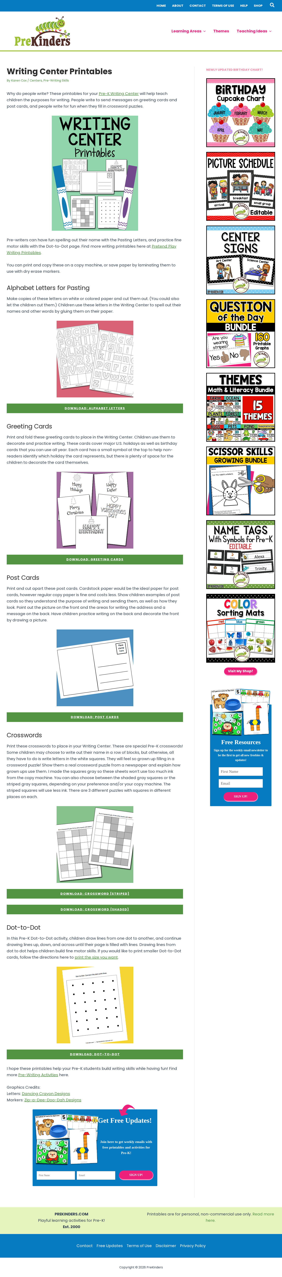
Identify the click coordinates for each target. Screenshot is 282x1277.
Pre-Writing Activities (38, 1075)
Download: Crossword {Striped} (94, 893)
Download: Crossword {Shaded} (95, 909)
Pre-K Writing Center (119, 93)
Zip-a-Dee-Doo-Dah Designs (52, 1100)
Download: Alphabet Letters (95, 408)
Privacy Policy (193, 1245)
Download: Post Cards (95, 717)
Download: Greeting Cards (95, 559)
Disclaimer (166, 1245)
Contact (85, 1245)
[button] (272, 6)
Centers (36, 80)
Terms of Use (139, 1245)
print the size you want (96, 957)
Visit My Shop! (240, 671)
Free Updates (109, 1245)
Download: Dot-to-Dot (95, 1054)
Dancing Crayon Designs (46, 1093)
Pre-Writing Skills (56, 80)
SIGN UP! (136, 1174)
